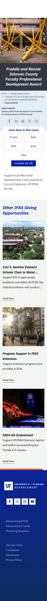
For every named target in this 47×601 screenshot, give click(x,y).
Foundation (12, 550)
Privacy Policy (14, 560)
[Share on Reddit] (23, 121)
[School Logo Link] (22, 486)
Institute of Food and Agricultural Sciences (24, 96)
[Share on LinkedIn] (16, 121)
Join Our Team (14, 545)
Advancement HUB (17, 521)
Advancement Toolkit (18, 526)
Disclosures (12, 555)
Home (4, 93)
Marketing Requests (17, 531)
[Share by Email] (37, 121)
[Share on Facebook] (10, 121)
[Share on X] (30, 121)
